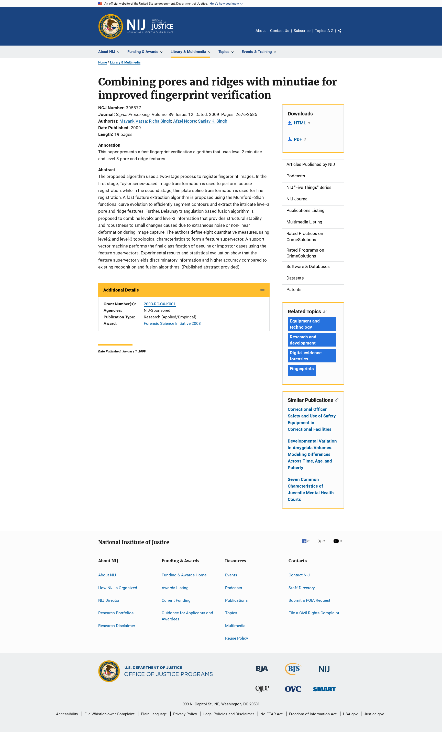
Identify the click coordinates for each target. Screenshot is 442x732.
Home (102, 62)
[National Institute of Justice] (324, 673)
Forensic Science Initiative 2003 (172, 323)
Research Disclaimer (116, 625)
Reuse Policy (236, 638)
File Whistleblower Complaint (109, 714)
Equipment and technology (305, 324)
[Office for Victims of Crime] (293, 692)
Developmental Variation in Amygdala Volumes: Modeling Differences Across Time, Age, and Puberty (312, 454)
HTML (300, 122)
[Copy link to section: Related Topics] (323, 311)
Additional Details (121, 290)
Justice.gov (374, 714)
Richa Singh (160, 121)
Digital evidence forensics (305, 355)
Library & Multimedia (125, 62)
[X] (323, 544)
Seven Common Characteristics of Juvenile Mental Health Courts (311, 489)
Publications (236, 600)
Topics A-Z (324, 30)
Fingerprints (302, 368)
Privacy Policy (185, 714)
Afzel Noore (184, 121)
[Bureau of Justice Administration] (262, 673)
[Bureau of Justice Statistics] (293, 676)
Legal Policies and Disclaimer (228, 714)
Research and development (303, 340)
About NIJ (107, 575)
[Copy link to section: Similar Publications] (335, 399)
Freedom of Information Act (313, 714)
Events (231, 575)
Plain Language (154, 714)
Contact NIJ (299, 575)
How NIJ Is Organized (117, 587)
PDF (298, 139)
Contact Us (279, 30)
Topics (231, 612)
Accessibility (67, 714)
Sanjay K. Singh (212, 121)
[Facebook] (308, 544)
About (261, 30)
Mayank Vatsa (133, 121)
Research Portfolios (116, 612)
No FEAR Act (271, 714)
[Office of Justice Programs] (110, 26)
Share (343, 34)
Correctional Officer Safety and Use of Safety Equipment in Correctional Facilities (312, 419)
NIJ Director (108, 600)
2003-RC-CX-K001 (160, 304)
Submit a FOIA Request (309, 600)
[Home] (150, 26)
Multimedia (235, 625)
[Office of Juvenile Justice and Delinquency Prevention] (262, 693)
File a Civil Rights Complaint (314, 612)
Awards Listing (175, 587)
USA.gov (350, 714)
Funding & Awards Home (184, 575)
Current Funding (176, 600)
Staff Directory (302, 587)
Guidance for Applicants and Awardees (187, 615)
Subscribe (302, 30)
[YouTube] (338, 544)
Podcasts (233, 587)
